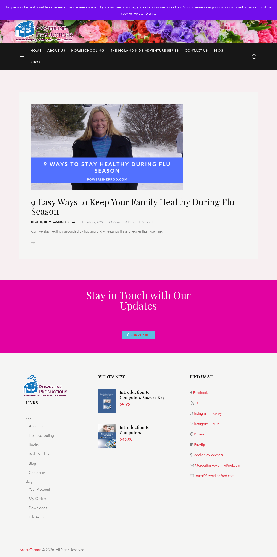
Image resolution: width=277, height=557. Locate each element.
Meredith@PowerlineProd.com (217, 465)
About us (36, 426)
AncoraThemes (30, 549)
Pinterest (200, 434)
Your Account (39, 489)
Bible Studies (39, 454)
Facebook (200, 392)
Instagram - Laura (206, 423)
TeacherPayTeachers (208, 454)
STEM (71, 222)
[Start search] (254, 57)
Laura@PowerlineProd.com (214, 475)
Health (36, 222)
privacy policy (222, 7)
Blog (32, 463)
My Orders (38, 498)
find (29, 418)
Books (34, 444)
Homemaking (55, 222)
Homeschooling (41, 435)
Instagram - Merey (208, 413)
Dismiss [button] (150, 13)
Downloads (38, 507)
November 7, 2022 (92, 222)
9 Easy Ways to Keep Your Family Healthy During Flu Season (133, 206)
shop (29, 482)
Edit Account (38, 517)
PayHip (199, 444)
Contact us (37, 472)
